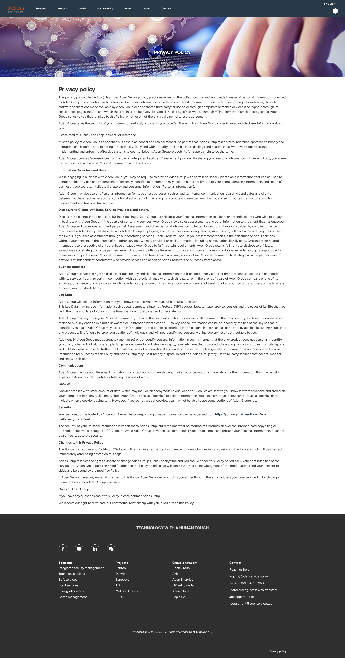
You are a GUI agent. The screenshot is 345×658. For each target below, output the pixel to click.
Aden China (180, 591)
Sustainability (105, 8)
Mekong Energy (127, 591)
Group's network (184, 563)
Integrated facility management (81, 568)
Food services (68, 585)
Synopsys (122, 579)
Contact (166, 8)
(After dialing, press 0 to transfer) (253, 590)
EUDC (120, 597)
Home (62, 19)
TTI (118, 585)
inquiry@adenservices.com (248, 576)
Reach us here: (239, 569)
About (128, 8)
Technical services (72, 574)
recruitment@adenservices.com (252, 603)
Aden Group (181, 568)
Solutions (41, 8)
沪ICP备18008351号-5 (199, 631)
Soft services (68, 579)
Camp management (73, 597)
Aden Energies (182, 579)
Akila (175, 574)
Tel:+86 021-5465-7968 (246, 583)
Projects (63, 8)
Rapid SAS (179, 597)
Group (146, 8)
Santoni (121, 568)
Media (82, 8)
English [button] (330, 3)
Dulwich (121, 574)
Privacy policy (278, 651)
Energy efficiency (71, 591)
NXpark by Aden (183, 585)
